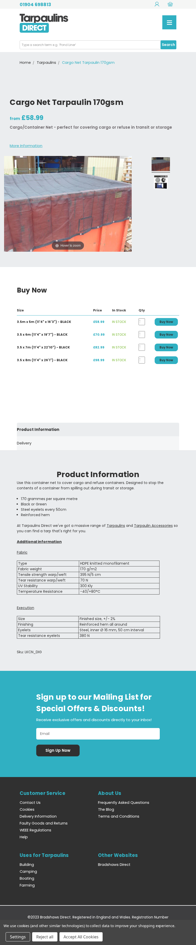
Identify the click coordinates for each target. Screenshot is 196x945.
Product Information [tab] (38, 429)
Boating (27, 878)
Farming (27, 885)
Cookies (27, 809)
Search (168, 44)
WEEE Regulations (35, 830)
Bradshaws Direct (114, 864)
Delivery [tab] (24, 443)
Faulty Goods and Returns (44, 823)
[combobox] (98, 44)
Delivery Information (38, 816)
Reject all (44, 937)
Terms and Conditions (118, 816)
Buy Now (166, 322)
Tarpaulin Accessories (153, 525)
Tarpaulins (116, 525)
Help (24, 837)
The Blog (106, 809)
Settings (18, 937)
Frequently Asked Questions (123, 802)
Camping (28, 871)
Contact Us (30, 802)
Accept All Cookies (81, 937)
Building (27, 864)
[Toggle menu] (169, 22)
